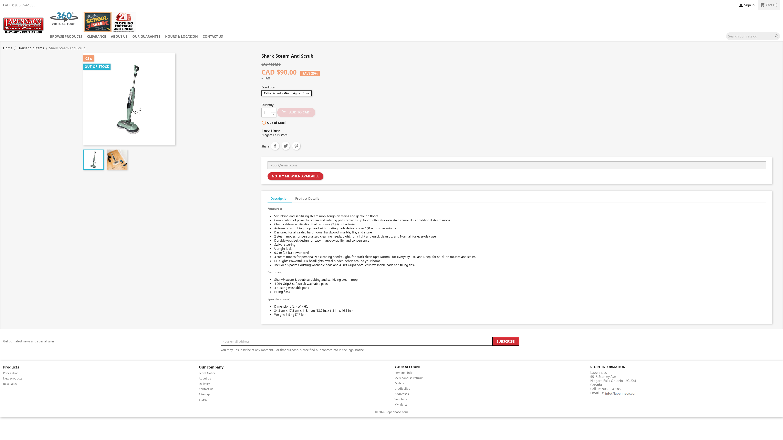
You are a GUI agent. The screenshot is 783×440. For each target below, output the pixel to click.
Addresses (402, 394)
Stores (203, 400)
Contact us (213, 36)
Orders (399, 383)
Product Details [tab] (307, 198)
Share (275, 146)
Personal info (404, 373)
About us (119, 36)
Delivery (204, 384)
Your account (408, 367)
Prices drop (11, 373)
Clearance (96, 36)
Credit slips (402, 388)
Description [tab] (280, 198)
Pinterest (296, 146)
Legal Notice (207, 373)
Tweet (286, 146)
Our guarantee (146, 36)
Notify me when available (295, 176)
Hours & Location (181, 36)
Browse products (66, 36)
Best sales (10, 384)
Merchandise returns (409, 378)
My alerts (401, 404)
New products (12, 378)
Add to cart (296, 112)
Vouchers (401, 399)
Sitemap (204, 394)
